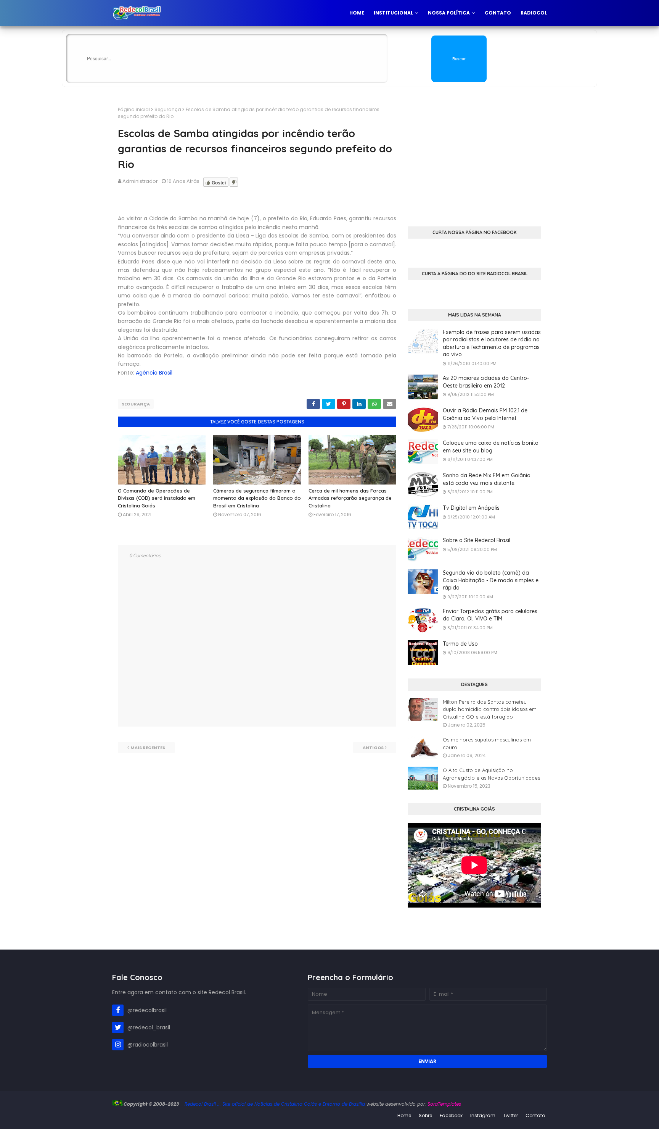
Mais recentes (147, 748)
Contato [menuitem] (498, 13)
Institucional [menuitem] (393, 13)
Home (404, 1115)
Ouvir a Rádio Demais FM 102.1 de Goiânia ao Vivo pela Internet (485, 414)
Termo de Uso (460, 643)
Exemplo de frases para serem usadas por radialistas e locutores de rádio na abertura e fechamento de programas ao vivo (492, 343)
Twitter (510, 1115)
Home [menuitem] (356, 13)
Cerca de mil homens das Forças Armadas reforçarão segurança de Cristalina (350, 498)
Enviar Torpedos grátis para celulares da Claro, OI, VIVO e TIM (490, 615)
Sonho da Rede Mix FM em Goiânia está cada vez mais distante (486, 479)
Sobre (425, 1115)
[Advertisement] (474, 159)
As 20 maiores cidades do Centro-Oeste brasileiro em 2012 (486, 382)
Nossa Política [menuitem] (449, 13)
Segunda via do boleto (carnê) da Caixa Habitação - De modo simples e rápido (490, 580)
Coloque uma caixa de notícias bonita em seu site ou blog (490, 446)
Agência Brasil (154, 372)
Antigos (373, 748)
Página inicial (134, 109)
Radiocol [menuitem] (534, 13)
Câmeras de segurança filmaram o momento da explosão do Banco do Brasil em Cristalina (257, 498)
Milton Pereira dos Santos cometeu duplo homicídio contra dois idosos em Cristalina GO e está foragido (490, 709)
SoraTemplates (444, 1104)
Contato (535, 1115)
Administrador (140, 181)
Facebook (451, 1115)
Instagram (482, 1115)
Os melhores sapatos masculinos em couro (487, 743)
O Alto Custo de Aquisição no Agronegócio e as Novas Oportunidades (491, 774)
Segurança (167, 109)
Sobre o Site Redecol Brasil (476, 540)
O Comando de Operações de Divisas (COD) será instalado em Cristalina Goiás (156, 498)
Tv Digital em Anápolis (471, 507)
